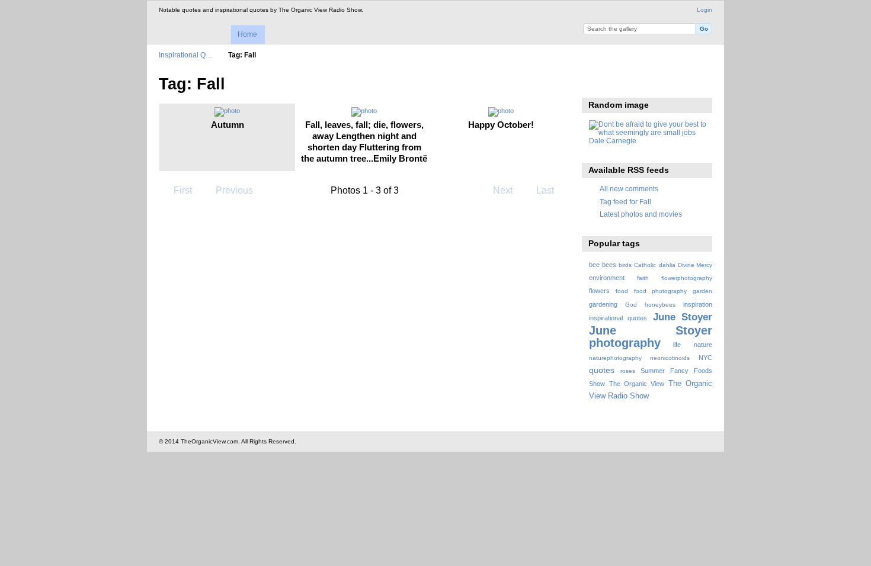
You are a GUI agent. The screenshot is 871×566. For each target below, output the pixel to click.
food (622, 291)
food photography (660, 291)
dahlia (667, 265)
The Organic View (636, 383)
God (631, 304)
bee (594, 264)
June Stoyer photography (650, 336)
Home (247, 34)
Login (704, 10)
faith (643, 278)
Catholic (645, 265)
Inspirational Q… (186, 55)
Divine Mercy (695, 265)
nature (703, 344)
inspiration (697, 304)
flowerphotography (686, 278)
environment (607, 277)
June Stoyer (682, 317)
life (677, 344)
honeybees (660, 304)
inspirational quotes (618, 317)
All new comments (629, 188)
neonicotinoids (670, 358)
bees (609, 264)
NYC (705, 357)
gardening (603, 304)
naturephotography (615, 358)
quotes (601, 370)
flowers (599, 290)
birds (625, 265)
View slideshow (595, 83)
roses (627, 371)
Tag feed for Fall (625, 201)
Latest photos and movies (641, 214)
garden (702, 291)
